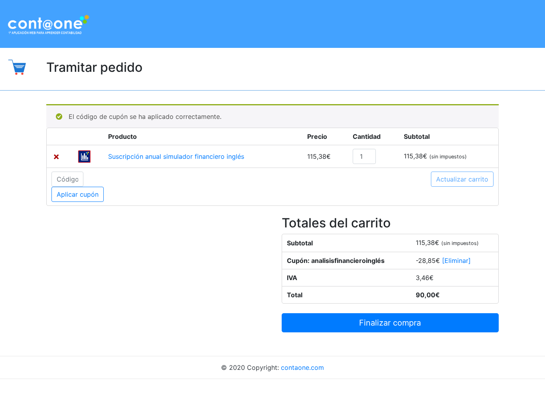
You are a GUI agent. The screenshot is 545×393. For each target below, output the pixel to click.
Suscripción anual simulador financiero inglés (176, 156)
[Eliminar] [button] (456, 261)
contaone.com (302, 367)
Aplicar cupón (78, 194)
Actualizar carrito (462, 179)
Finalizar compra (390, 323)
